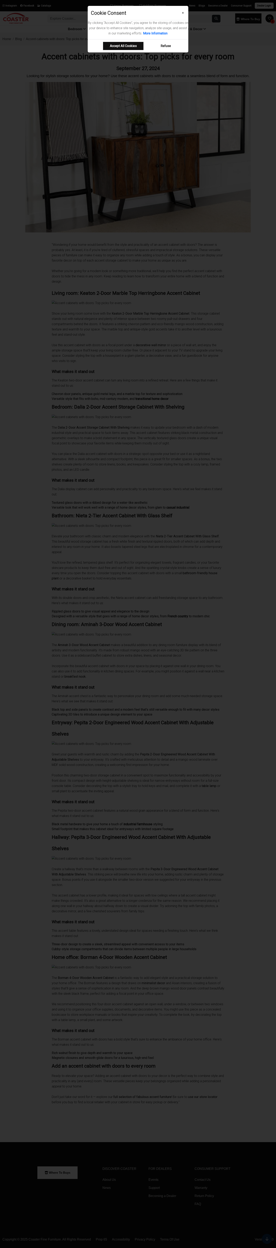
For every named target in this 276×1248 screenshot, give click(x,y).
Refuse (166, 46)
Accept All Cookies (123, 46)
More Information (155, 33)
